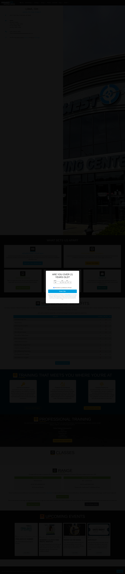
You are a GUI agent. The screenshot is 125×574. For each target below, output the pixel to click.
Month (55, 280)
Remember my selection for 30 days (63, 287)
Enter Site (62, 291)
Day (62, 280)
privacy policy (67, 294)
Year (67, 280)
